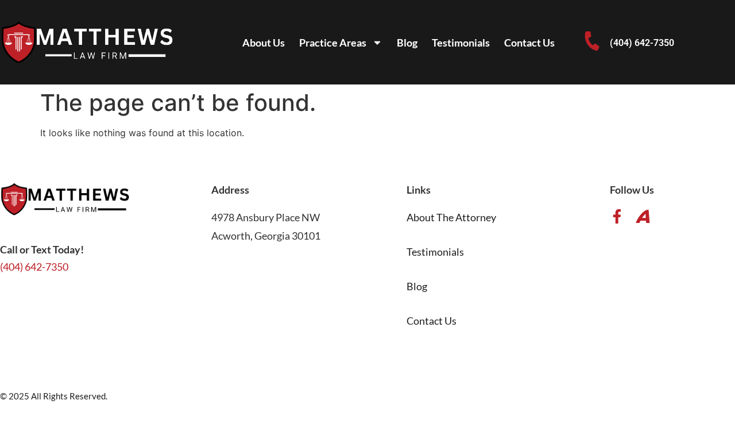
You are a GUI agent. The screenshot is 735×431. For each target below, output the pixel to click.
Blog (407, 42)
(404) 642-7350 (642, 42)
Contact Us (529, 42)
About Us (263, 42)
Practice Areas (332, 42)
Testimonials (461, 42)
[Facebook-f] (617, 216)
